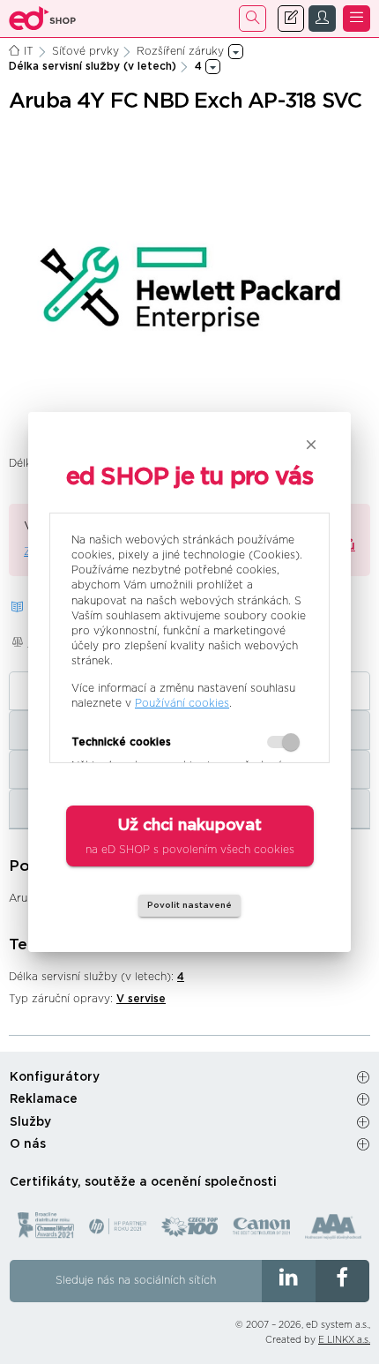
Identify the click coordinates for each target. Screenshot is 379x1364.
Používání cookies (182, 703)
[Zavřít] (311, 444)
